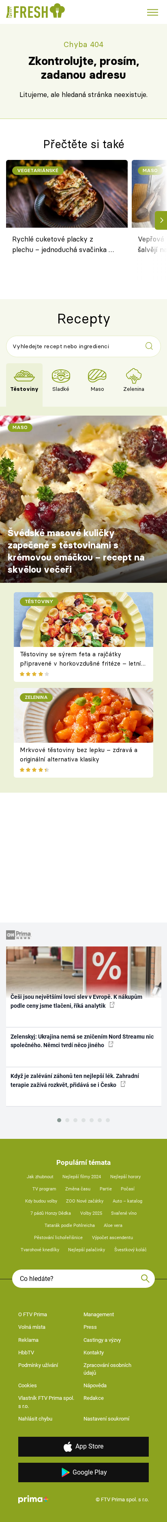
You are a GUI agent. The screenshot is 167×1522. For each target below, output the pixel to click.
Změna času (77, 1189)
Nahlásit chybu (35, 1419)
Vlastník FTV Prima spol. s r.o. (46, 1402)
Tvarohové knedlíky (40, 1250)
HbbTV (26, 1353)
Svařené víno (124, 1213)
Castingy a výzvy (102, 1340)
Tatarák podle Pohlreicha (70, 1225)
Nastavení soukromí (106, 1419)
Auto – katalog (127, 1201)
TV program (44, 1189)
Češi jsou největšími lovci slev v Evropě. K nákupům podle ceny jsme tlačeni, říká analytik (76, 1001)
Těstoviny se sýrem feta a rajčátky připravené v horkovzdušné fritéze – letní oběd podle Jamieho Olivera (80, 663)
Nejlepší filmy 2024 (81, 1176)
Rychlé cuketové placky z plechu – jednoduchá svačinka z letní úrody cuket (62, 246)
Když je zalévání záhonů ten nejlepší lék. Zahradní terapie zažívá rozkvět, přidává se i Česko (75, 1080)
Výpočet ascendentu (112, 1237)
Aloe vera (113, 1225)
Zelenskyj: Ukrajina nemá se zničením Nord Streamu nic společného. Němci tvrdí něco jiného (82, 1040)
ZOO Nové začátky (84, 1201)
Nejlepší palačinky (86, 1250)
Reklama (28, 1340)
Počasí (128, 1189)
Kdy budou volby (41, 1201)
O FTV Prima (32, 1314)
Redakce (94, 1398)
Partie (106, 1189)
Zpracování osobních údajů (107, 1369)
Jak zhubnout (40, 1176)
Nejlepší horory (125, 1176)
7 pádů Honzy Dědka (50, 1213)
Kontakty (94, 1353)
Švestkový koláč (130, 1250)
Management (99, 1314)
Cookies (27, 1385)
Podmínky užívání (38, 1365)
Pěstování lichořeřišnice (58, 1237)
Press (90, 1327)
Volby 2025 (91, 1213)
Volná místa (31, 1327)
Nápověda (95, 1385)
